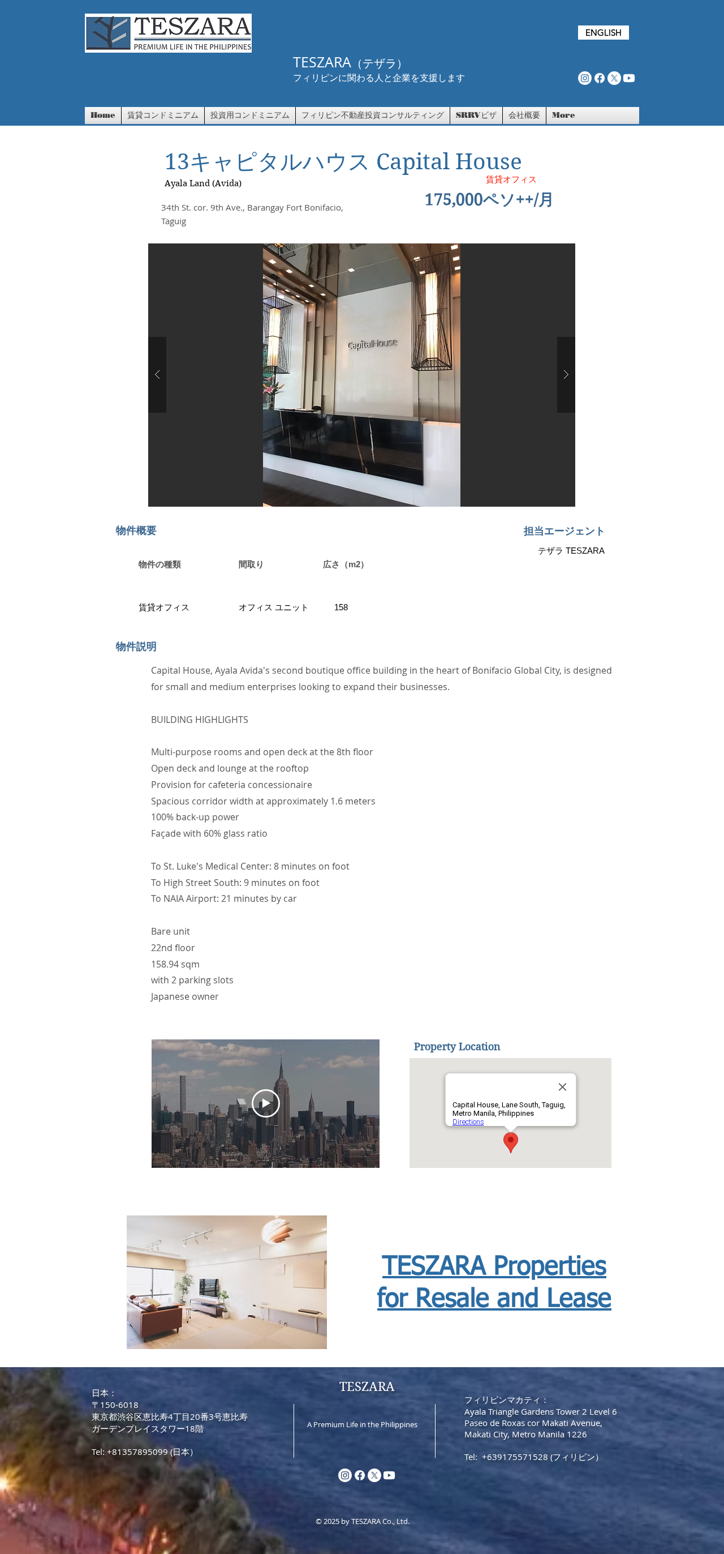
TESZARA (367, 1386)
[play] (548, 253)
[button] (361, 375)
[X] (614, 78)
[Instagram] (585, 78)
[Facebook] (599, 78)
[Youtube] (629, 78)
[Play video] (266, 1103)
